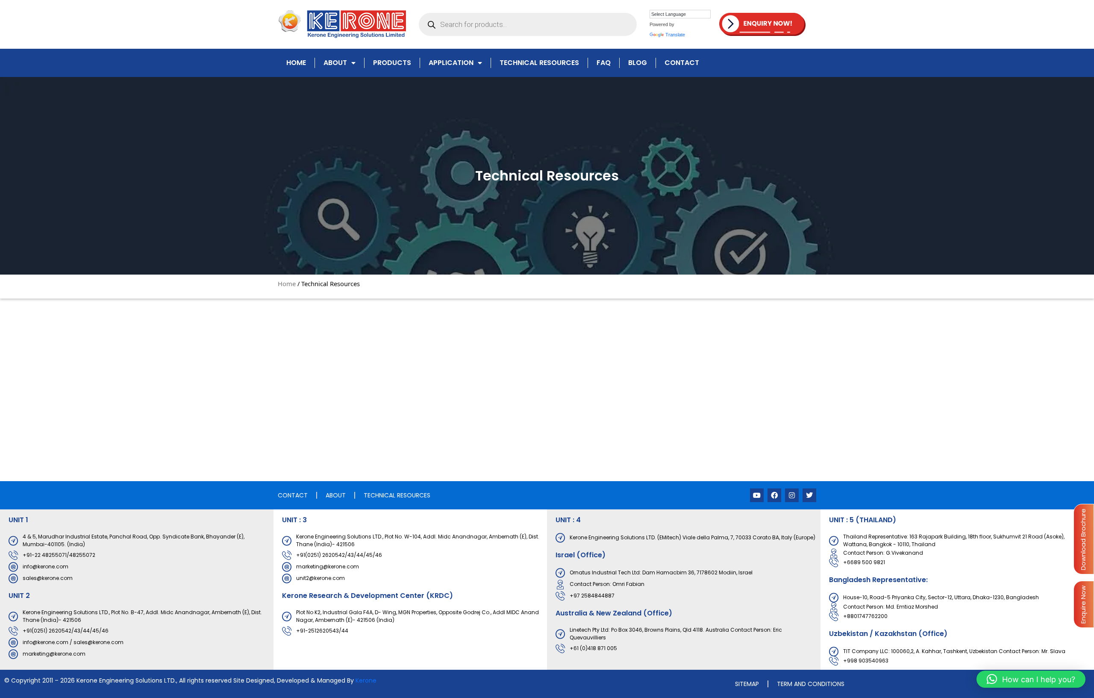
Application (451, 63)
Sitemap (747, 684)
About (335, 63)
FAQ (604, 63)
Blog (637, 63)
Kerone (366, 680)
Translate (675, 34)
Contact (682, 63)
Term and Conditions (810, 684)
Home (296, 63)
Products (392, 63)
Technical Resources (539, 63)
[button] (1030, 679)
